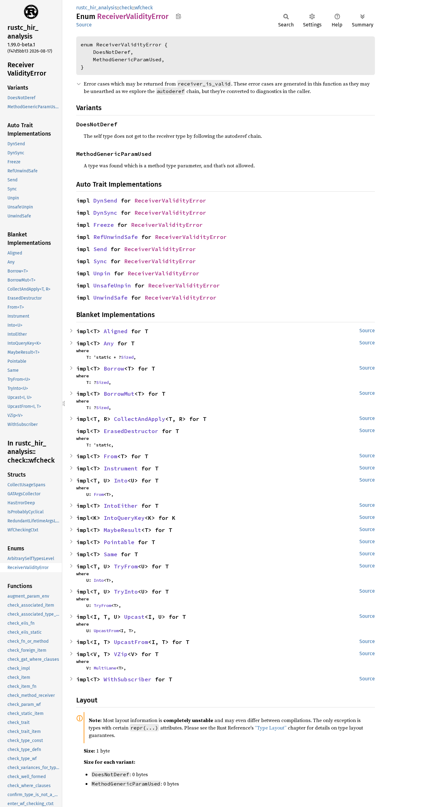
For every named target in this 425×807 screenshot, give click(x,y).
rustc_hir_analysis (96, 8)
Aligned (116, 331)
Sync (100, 261)
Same (110, 554)
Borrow (114, 368)
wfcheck (144, 8)
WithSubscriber (128, 679)
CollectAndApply (139, 418)
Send (100, 249)
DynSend (105, 200)
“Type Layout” (271, 727)
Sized (127, 357)
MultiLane (105, 668)
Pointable (119, 542)
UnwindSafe (110, 297)
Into (121, 480)
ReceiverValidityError (170, 200)
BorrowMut (119, 393)
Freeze (103, 224)
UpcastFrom (106, 630)
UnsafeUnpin (112, 285)
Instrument (121, 468)
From (110, 456)
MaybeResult (122, 530)
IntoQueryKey (124, 517)
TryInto (126, 591)
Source (84, 25)
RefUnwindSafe (115, 236)
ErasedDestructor (131, 431)
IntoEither (121, 505)
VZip (121, 654)
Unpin (101, 273)
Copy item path (178, 16)
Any (109, 343)
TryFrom (126, 566)
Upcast (134, 616)
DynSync (105, 212)
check (125, 8)
